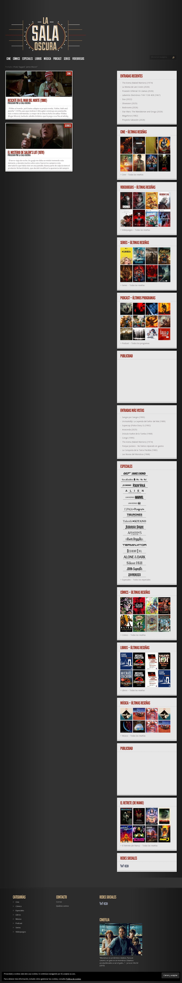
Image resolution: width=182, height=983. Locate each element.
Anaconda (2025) (129, 430)
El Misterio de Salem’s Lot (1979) (26, 152)
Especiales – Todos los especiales (136, 580)
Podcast (57, 59)
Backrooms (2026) (130, 107)
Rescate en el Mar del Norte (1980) (27, 100)
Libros (38, 59)
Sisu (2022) (127, 99)
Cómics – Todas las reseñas (134, 635)
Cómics (16, 59)
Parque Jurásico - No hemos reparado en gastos (143, 446)
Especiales (27, 59)
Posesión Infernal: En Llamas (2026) (138, 91)
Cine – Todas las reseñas (132, 175)
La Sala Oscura (25, 103)
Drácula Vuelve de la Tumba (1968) (137, 434)
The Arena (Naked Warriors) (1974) (137, 83)
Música (47, 59)
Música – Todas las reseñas (133, 736)
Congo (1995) (128, 438)
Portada (8, 67)
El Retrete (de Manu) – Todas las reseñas (140, 846)
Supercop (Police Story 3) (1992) (136, 425)
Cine (9, 59)
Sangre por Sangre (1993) (133, 417)
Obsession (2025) (129, 103)
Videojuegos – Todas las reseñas (136, 230)
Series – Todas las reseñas (133, 285)
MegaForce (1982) (130, 116)
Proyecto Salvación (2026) (133, 120)
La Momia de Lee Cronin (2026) (136, 87)
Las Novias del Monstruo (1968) (136, 454)
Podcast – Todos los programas (135, 343)
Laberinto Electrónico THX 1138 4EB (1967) (141, 95)
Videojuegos (78, 59)
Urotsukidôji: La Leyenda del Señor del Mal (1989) (144, 421)
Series (67, 59)
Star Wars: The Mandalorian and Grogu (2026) (142, 112)
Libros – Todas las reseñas (133, 690)
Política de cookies (73, 979)
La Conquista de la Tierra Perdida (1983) (140, 450)
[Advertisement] (148, 381)
